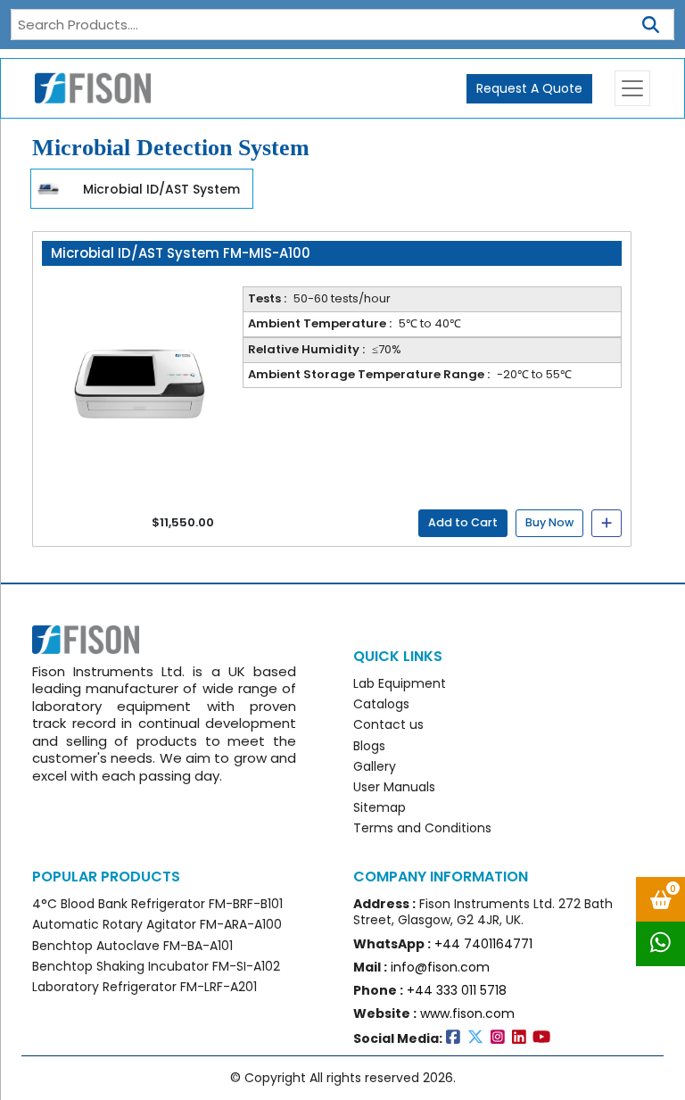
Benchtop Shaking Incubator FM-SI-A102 (156, 966)
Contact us (388, 724)
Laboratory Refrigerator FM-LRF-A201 (144, 987)
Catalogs (381, 704)
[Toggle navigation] (632, 88)
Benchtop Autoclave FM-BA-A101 (132, 946)
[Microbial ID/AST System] (48, 188)
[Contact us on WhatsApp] (660, 944)
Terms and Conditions (422, 828)
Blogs (369, 746)
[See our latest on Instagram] (501, 1038)
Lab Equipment (399, 683)
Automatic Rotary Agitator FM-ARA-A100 (157, 924)
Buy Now (549, 522)
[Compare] (606, 523)
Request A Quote (529, 88)
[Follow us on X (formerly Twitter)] (479, 1038)
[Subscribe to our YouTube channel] (543, 1038)
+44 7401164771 (483, 944)
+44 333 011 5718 (457, 990)
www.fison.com (467, 1013)
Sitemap (379, 807)
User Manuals (394, 787)
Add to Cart (463, 522)
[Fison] (86, 88)
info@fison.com (440, 967)
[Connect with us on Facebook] (456, 1038)
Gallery (374, 766)
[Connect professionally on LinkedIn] (522, 1038)
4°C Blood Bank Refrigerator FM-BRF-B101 (157, 904)
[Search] (651, 22)
